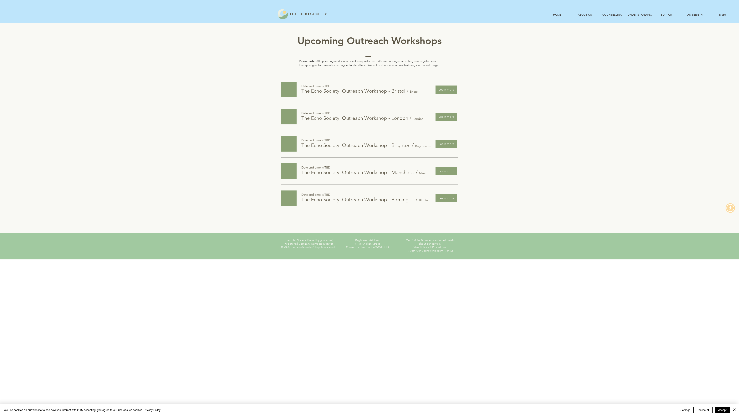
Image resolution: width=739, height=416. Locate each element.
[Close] (734, 410)
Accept (722, 410)
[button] (612, 13)
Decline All (703, 410)
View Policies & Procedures (430, 247)
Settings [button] (685, 410)
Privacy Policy (152, 410)
